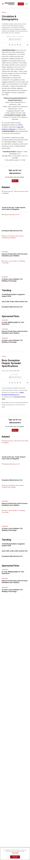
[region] (15, 853)
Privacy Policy (15, 852)
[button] (3, 4)
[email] (20, 45)
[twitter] (15, 45)
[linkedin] (12, 45)
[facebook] (9, 45)
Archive (4, 12)
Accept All (15, 856)
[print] (27, 45)
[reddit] (17, 45)
